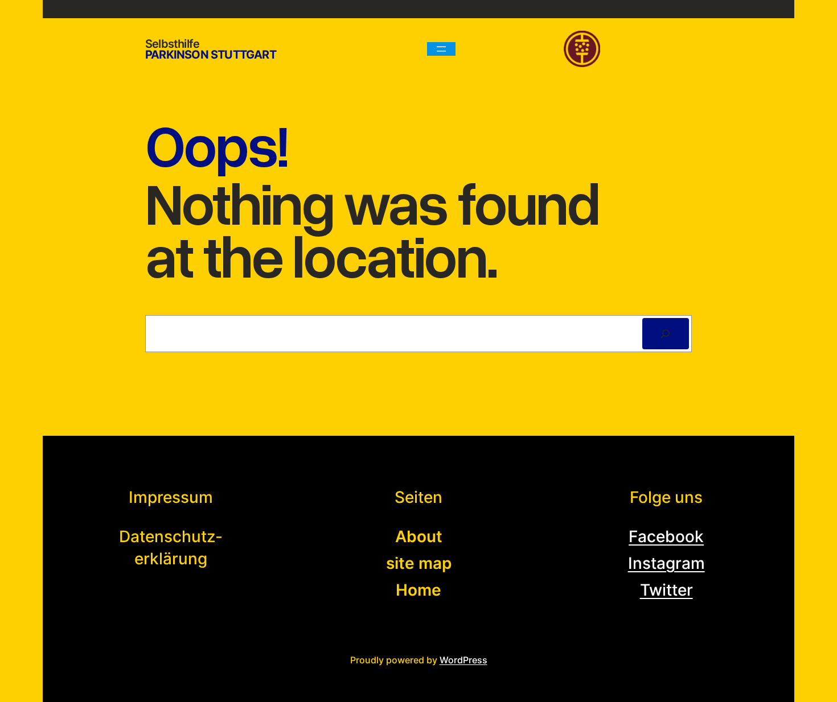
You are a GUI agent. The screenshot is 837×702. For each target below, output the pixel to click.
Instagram (666, 563)
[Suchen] (665, 334)
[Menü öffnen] (441, 49)
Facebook (666, 536)
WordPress (463, 660)
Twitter (666, 590)
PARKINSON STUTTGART (210, 54)
